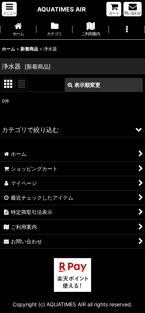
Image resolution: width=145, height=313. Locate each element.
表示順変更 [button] (87, 85)
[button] (9, 9)
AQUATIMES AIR (61, 9)
